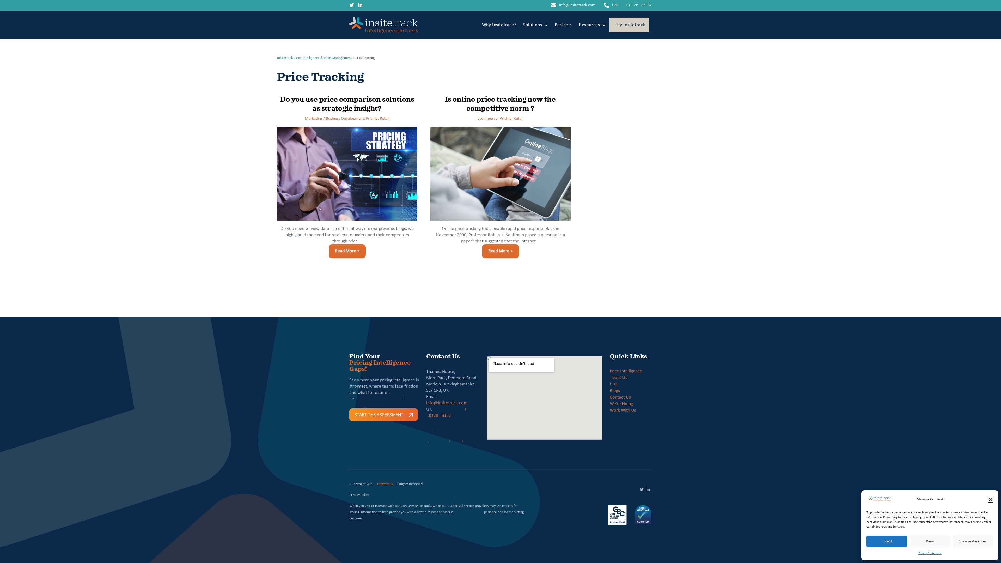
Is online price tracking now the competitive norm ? (500, 104)
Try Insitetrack (630, 24)
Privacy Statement (930, 553)
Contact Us (620, 397)
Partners (563, 24)
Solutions (532, 24)
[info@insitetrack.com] (553, 5)
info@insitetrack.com (577, 5)
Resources (589, 24)
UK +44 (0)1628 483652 (632, 5)
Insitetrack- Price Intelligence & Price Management (314, 58)
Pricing (372, 119)
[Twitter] (351, 5)
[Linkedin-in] (360, 5)
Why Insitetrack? (499, 24)
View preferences (972, 541)
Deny (930, 541)
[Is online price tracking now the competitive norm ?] (500, 174)
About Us (618, 377)
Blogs (615, 390)
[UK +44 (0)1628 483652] (606, 5)
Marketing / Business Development (334, 119)
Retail (385, 119)
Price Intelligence (626, 371)
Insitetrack (385, 484)
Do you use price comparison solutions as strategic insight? (347, 104)
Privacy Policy (359, 495)
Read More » (344, 249)
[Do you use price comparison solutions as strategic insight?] (347, 174)
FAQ (613, 384)
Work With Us (623, 410)
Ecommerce (487, 119)
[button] (990, 499)
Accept (886, 541)
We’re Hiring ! (623, 403)
